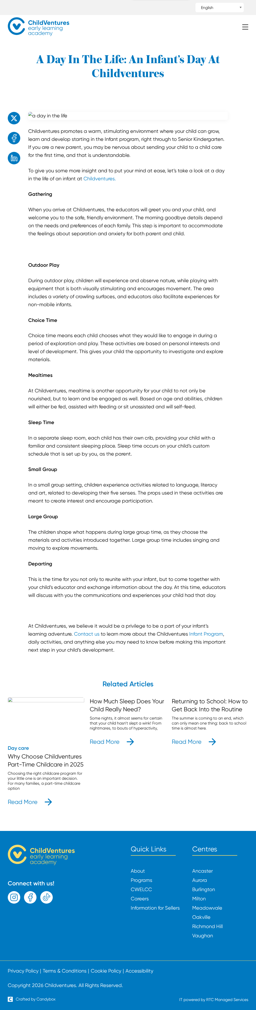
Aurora (199, 880)
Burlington (203, 889)
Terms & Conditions (64, 971)
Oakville (201, 917)
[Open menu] (245, 27)
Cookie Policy (106, 971)
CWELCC (141, 889)
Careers (140, 898)
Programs (141, 880)
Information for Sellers (155, 908)
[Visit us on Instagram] (14, 897)
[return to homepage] (38, 34)
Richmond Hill (207, 926)
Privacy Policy (23, 971)
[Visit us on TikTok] (46, 897)
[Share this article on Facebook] (14, 138)
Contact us (87, 634)
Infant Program (206, 634)
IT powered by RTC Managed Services (213, 999)
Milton (199, 898)
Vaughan (202, 935)
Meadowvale (207, 908)
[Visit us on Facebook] (30, 897)
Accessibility (139, 971)
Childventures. (100, 179)
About (138, 871)
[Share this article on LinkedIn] (14, 158)
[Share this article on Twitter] (14, 118)
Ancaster (202, 871)
